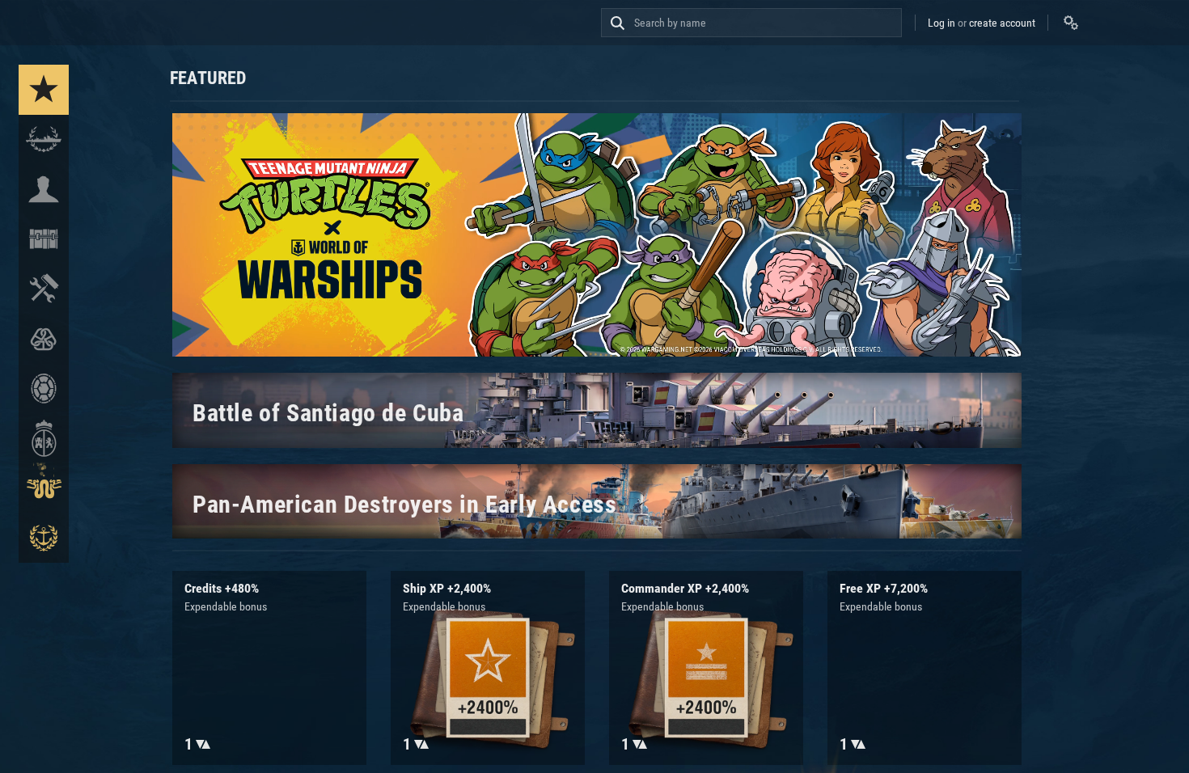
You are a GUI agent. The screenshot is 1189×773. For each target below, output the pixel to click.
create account (1002, 22)
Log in (941, 22)
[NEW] (44, 90)
